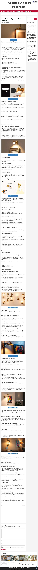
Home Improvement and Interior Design (18, 11)
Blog (8, 567)
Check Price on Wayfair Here (13, 154)
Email (2, 541)
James (2, 22)
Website (2, 544)
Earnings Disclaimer (12, 567)
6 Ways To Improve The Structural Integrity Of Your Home (32, 49)
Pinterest (26, 567)
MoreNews (21, 569)
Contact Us (31, 11)
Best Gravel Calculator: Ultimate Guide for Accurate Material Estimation (31, 26)
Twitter (29, 567)
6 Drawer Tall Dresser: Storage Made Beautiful (6, 504)
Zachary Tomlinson (30, 44)
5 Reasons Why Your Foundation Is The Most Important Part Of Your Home (32, 52)
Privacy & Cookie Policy (18, 567)
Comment (3, 527)
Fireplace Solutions (9, 11)
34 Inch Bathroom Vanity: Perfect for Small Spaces (20, 504)
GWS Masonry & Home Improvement (19, 4)
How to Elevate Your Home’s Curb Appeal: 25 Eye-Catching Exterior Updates (32, 45)
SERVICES (4, 11)
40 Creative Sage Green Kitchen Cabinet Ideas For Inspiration (22, 562)
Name (2, 538)
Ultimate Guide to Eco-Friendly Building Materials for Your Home (32, 562)
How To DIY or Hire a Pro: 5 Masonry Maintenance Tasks (14, 562)
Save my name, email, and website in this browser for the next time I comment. (13, 547)
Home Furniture (27, 11)
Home (1, 11)
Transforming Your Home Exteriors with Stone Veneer (32, 59)
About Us (23, 567)
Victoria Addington (30, 51)
